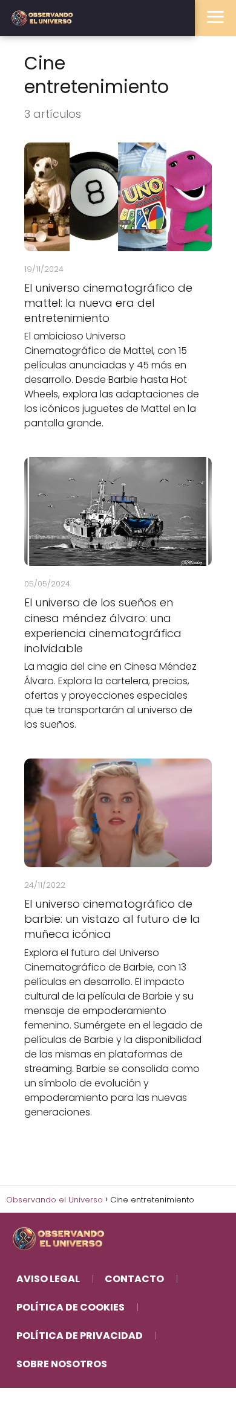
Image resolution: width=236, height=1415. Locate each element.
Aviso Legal (48, 1279)
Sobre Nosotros (61, 1364)
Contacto (134, 1279)
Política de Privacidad (79, 1336)
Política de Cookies (70, 1307)
